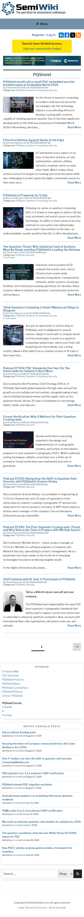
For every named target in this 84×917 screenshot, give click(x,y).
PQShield (20, 90)
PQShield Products (13, 679)
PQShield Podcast (12, 691)
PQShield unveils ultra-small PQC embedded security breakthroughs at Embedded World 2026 (39, 83)
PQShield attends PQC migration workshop (27, 784)
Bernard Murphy (14, 142)
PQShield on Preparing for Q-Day (25, 195)
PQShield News (11, 683)
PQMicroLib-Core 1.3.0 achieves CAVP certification (32, 810)
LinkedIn (7, 707)
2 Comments (10, 318)
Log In (51, 35)
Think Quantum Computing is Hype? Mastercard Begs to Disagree (41, 309)
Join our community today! (42, 49)
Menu (44, 24)
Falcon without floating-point (19, 732)
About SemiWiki (57, 907)
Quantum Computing (37, 90)
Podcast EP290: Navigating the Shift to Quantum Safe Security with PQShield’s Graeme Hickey (40, 480)
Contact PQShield (12, 695)
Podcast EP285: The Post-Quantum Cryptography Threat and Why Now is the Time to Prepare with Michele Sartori (41, 528)
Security (53, 90)
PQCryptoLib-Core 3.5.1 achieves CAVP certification (33, 773)
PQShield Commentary (15, 687)
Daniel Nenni (12, 87)
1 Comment (9, 257)
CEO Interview (10, 675)
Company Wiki (10, 671)
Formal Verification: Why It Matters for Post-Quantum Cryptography (39, 418)
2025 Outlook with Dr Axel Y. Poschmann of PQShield (39, 579)
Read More (74, 127)
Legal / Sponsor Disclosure (32, 907)
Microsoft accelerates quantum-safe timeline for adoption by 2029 (41, 821)
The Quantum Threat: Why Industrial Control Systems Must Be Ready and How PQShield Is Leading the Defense (41, 248)
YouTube (7, 715)
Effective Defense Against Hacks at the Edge (33, 140)
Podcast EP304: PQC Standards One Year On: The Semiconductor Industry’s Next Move (36, 369)
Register (38, 35)
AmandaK (17, 736)
